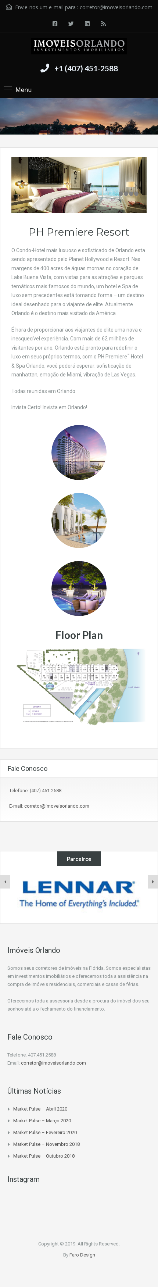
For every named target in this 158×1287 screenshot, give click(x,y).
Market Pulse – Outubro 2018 (44, 1156)
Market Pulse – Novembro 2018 (46, 1144)
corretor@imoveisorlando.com (116, 7)
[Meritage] (79, 894)
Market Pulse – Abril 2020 (40, 1109)
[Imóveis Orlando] (79, 47)
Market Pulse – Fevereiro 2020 (45, 1132)
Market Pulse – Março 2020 (42, 1120)
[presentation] (5, 882)
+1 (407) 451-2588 (86, 68)
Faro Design (82, 1255)
